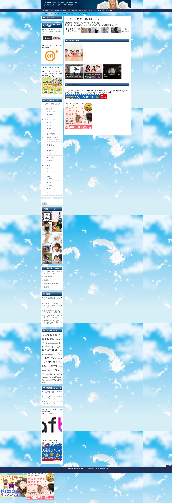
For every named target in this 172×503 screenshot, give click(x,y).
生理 (48, 377)
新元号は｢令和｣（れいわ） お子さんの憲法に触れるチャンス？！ (74, 76)
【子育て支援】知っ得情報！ (52, 137)
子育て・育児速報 (73, 84)
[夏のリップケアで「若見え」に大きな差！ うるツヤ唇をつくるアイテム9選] (47, 237)
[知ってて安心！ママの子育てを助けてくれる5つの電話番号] (47, 227)
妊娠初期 (46, 354)
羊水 (49, 380)
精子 (44, 380)
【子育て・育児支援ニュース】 (53, 134)
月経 (46, 374)
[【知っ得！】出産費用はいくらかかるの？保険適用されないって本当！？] (57, 216)
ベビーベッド (52, 154)
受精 (54, 346)
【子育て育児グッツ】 (50, 145)
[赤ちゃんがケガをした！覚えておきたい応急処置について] (47, 258)
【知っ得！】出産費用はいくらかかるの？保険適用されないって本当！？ (53, 305)
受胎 (58, 350)
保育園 (50, 179)
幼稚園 (50, 185)
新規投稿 (100, 10)
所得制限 (46, 370)
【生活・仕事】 (48, 165)
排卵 (50, 370)
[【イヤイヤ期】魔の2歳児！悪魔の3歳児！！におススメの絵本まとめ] (57, 248)
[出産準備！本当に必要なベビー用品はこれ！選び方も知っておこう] (57, 237)
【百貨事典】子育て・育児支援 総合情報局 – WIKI (56, 10)
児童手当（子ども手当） (55, 139)
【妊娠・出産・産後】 (50, 120)
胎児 (53, 380)
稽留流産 (59, 377)
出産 (50, 125)
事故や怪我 (52, 111)
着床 (55, 377)
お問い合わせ (108, 10)
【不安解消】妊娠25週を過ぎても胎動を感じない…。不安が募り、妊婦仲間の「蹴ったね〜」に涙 (93, 77)
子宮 (52, 358)
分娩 (56, 343)
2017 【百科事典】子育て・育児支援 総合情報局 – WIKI (84, 468)
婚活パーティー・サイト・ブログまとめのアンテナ (53, 402)
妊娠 (50, 128)
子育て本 (51, 182)
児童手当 (52, 335)
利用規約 (74, 10)
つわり (50, 122)
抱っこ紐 (51, 157)
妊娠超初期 (50, 354)
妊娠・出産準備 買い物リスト (87, 10)
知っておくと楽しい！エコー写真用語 (112, 75)
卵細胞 (50, 347)
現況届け (55, 373)
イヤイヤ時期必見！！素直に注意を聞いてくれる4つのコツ (53, 316)
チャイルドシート (53, 147)
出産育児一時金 (51, 343)
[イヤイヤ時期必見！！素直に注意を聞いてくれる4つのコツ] (57, 227)
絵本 (50, 192)
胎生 (56, 380)
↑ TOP (169, 465)
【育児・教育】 (48, 176)
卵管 (47, 347)
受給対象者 (50, 350)
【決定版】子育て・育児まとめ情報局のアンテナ (53, 392)
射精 (59, 366)
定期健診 (51, 114)
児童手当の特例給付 (51, 339)
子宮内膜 (58, 358)
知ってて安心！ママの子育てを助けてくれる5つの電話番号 (53, 311)
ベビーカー (52, 150)
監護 (51, 377)
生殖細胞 (45, 377)
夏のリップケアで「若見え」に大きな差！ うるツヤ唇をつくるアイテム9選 (53, 322)
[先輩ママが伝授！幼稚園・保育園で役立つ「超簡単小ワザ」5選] (47, 248)
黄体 (44, 382)
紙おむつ (51, 160)
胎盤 (60, 380)
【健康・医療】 (48, 109)
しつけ (50, 168)
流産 (48, 374)
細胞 (47, 380)
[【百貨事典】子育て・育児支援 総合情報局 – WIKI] (74, 52)
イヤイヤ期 (52, 171)
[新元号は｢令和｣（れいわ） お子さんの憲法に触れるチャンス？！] (47, 216)
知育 (50, 188)
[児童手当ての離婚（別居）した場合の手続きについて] (57, 258)
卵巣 (45, 347)
